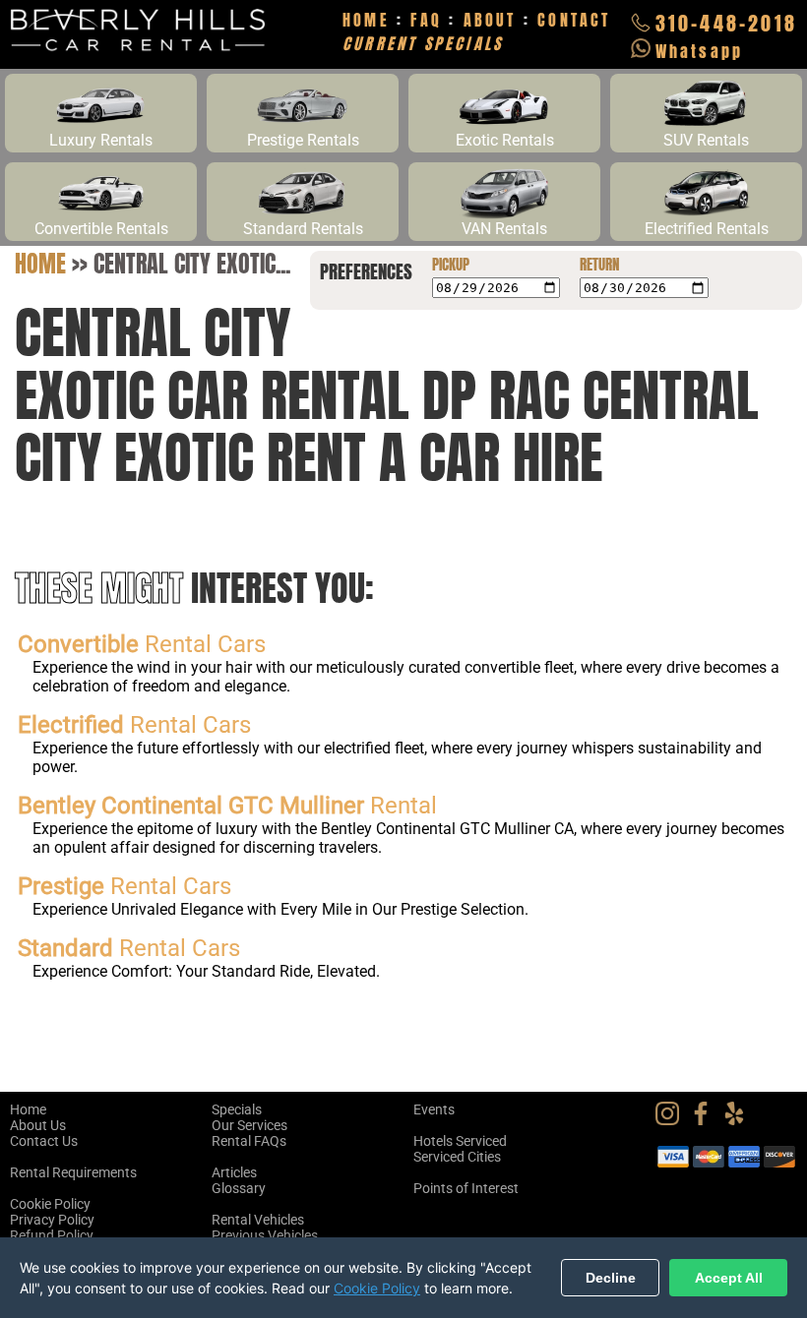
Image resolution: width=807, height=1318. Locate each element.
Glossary (239, 1188)
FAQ (426, 19)
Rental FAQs (249, 1141)
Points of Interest (466, 1188)
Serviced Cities (457, 1157)
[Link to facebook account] (705, 1120)
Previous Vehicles (265, 1235)
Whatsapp (699, 51)
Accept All (729, 1278)
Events (434, 1109)
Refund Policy (51, 1235)
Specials (237, 1109)
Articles (234, 1172)
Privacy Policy (52, 1220)
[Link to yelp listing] (739, 1120)
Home (40, 263)
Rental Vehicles (258, 1220)
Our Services (249, 1125)
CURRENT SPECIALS (422, 43)
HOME (366, 19)
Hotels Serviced (460, 1141)
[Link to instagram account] (672, 1120)
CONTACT (573, 19)
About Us (38, 1125)
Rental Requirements (73, 1172)
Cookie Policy (50, 1204)
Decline (611, 1278)
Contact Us (44, 1141)
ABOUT (490, 19)
